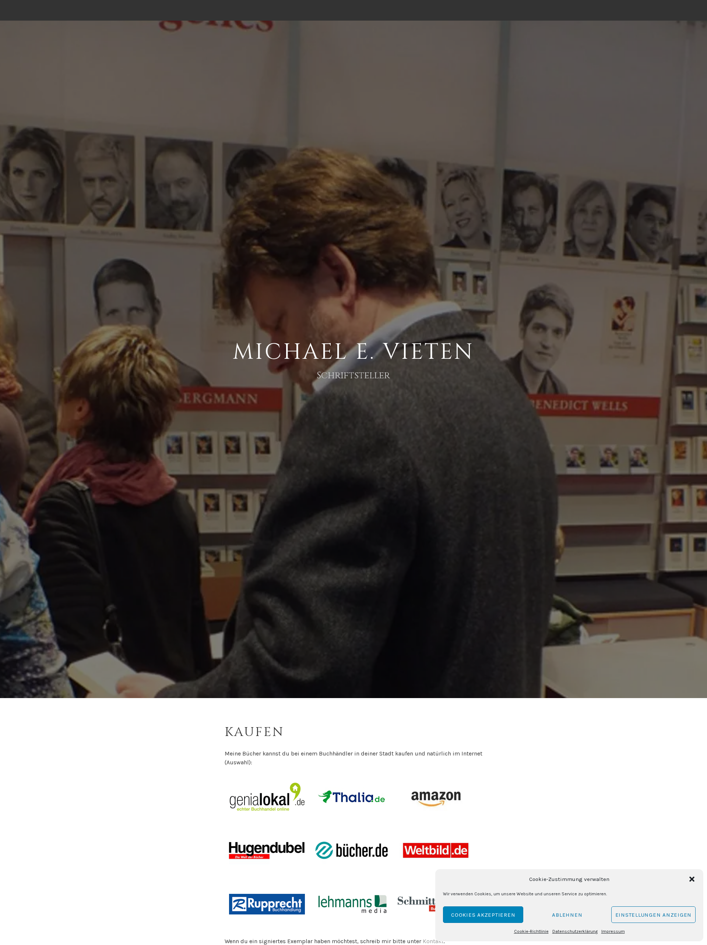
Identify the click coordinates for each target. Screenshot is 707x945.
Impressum (613, 931)
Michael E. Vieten (353, 352)
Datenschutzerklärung (575, 931)
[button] (692, 879)
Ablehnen (567, 915)
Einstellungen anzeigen (653, 915)
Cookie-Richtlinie (531, 931)
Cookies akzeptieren (483, 915)
